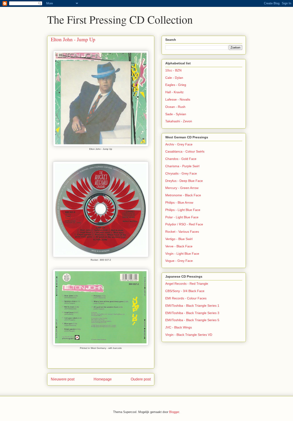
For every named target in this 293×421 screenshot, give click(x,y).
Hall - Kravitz (174, 92)
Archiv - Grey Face (179, 144)
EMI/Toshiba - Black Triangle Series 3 (192, 313)
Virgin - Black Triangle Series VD (188, 334)
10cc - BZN (173, 70)
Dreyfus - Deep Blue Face (184, 181)
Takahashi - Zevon (178, 121)
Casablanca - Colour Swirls (184, 151)
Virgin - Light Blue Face (182, 253)
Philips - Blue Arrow (179, 202)
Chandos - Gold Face (180, 159)
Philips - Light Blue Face (182, 210)
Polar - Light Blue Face (181, 217)
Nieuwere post (62, 379)
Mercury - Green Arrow (181, 188)
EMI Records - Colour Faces (185, 298)
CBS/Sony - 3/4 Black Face (184, 291)
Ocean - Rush (175, 107)
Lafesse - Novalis (177, 99)
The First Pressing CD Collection (120, 19)
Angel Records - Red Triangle (186, 283)
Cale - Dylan (174, 77)
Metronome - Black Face (183, 195)
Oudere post (141, 379)
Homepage (103, 379)
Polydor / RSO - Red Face (184, 224)
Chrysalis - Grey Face (181, 173)
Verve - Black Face (179, 246)
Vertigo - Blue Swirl (179, 239)
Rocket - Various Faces (182, 231)
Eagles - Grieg (175, 85)
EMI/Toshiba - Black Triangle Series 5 (192, 320)
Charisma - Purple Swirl (182, 166)
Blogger (174, 412)
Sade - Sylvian (175, 114)
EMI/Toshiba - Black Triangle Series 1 (192, 305)
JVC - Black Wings (178, 327)
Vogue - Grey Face (179, 260)
